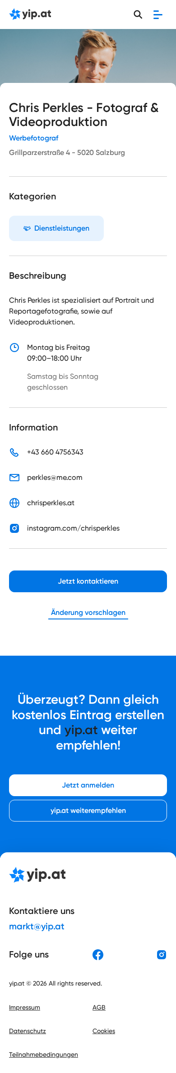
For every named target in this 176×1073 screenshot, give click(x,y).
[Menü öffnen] (158, 14)
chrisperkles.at (50, 502)
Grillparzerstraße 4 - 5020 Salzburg (67, 152)
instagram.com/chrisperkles (73, 528)
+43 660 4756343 (55, 452)
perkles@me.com (55, 477)
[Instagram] (161, 954)
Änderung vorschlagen (88, 612)
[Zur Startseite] (30, 14)
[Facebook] (98, 954)
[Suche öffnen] (138, 14)
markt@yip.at (37, 926)
